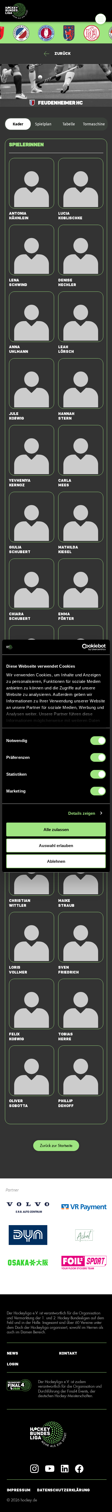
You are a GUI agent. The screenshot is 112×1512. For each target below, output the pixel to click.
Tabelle (69, 124)
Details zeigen (81, 813)
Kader (18, 124)
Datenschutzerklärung (63, 1490)
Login (12, 1364)
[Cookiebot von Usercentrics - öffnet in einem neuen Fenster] (82, 647)
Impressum (18, 1490)
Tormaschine (94, 124)
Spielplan (43, 124)
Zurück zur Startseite (56, 1145)
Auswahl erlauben (56, 845)
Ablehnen (56, 861)
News (12, 1353)
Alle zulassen (56, 829)
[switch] (98, 757)
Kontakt (68, 1353)
